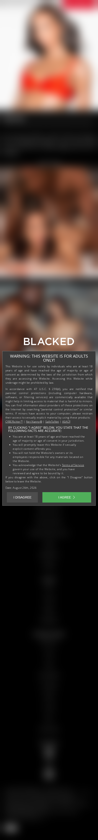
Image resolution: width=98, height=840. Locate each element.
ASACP (66, 422)
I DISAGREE (22, 497)
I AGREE (64, 497)
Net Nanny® (34, 422)
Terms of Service (73, 465)
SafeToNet (52, 422)
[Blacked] (49, 343)
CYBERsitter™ (14, 422)
